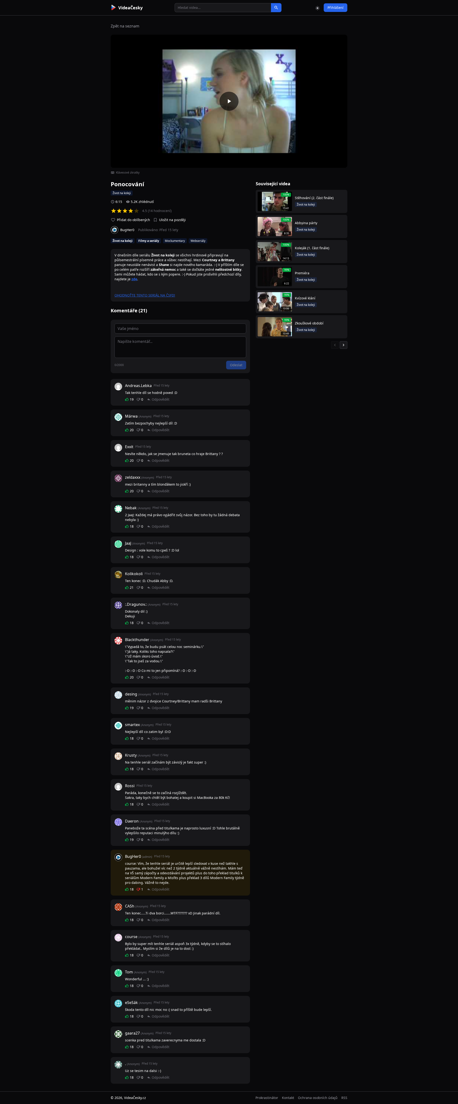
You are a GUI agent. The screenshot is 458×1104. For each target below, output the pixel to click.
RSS (344, 1097)
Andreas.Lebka (138, 385)
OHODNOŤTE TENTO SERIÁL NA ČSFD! (144, 295)
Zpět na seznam (125, 26)
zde (134, 279)
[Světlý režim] (317, 7)
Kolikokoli (134, 573)
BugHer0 (133, 856)
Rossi (130, 785)
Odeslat (236, 365)
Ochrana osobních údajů (318, 1097)
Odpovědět (160, 399)
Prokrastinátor (266, 1097)
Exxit (129, 446)
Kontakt (288, 1097)
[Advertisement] (84, 87)
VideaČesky (130, 8)
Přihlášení (336, 7)
